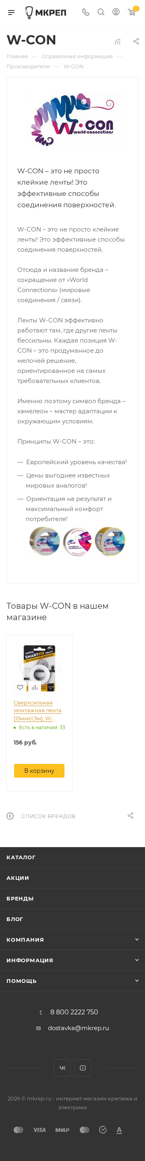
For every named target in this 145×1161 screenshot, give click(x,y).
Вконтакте (62, 1068)
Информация (30, 960)
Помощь (21, 981)
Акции (17, 878)
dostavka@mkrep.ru (78, 1028)
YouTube (82, 1068)
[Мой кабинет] (116, 13)
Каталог (21, 857)
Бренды (20, 898)
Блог (14, 919)
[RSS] (117, 41)
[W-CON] (72, 121)
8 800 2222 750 (74, 1012)
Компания (25, 939)
